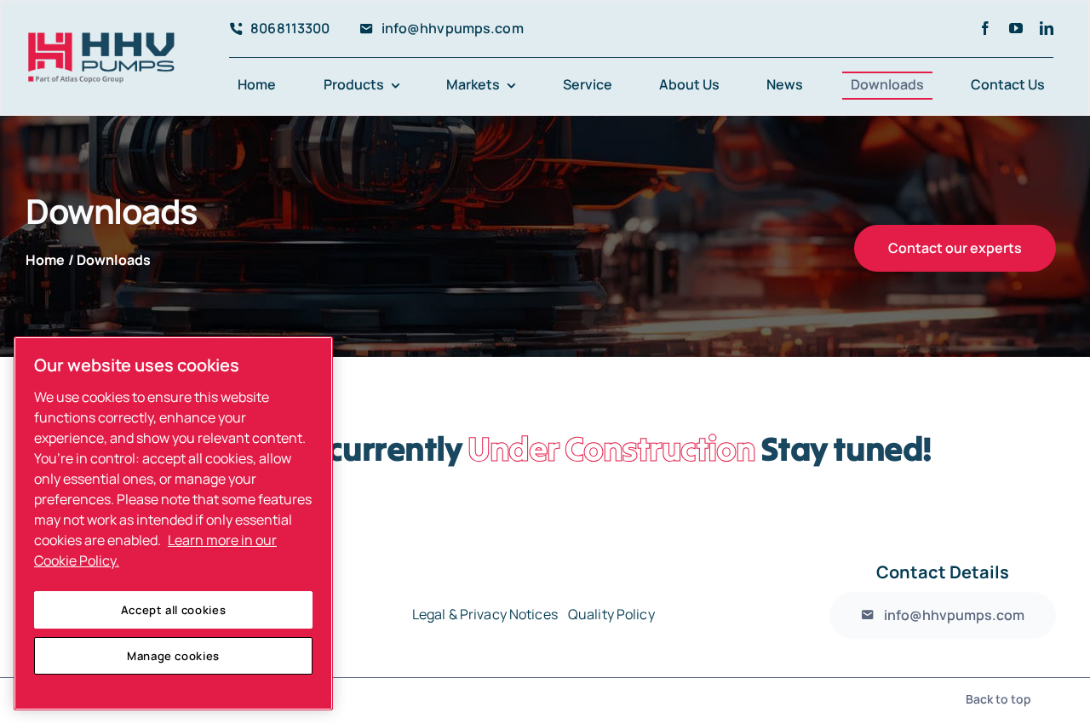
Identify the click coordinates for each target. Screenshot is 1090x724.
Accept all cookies (174, 610)
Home (46, 259)
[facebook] (985, 28)
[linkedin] (1046, 28)
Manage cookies (173, 656)
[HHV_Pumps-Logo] (101, 39)
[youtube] (1016, 28)
